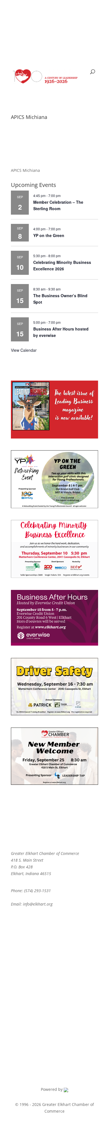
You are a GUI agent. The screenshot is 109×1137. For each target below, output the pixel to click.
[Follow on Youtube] (37, 12)
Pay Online (21, 927)
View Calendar (24, 350)
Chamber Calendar (28, 953)
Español (42, 31)
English (20, 31)
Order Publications (28, 1006)
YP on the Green (48, 235)
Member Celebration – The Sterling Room (58, 205)
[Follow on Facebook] (15, 12)
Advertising (21, 980)
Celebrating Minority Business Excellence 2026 (62, 265)
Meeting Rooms (25, 997)
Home (16, 919)
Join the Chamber (27, 945)
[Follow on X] (26, 12)
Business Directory (28, 936)
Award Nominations (29, 989)
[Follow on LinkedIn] (48, 12)
